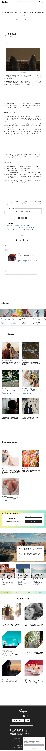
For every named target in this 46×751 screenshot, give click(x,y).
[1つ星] (5, 36)
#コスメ (24, 729)
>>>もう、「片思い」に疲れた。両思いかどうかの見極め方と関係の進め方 (20, 227)
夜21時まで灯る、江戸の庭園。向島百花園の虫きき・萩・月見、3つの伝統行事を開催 (33, 653)
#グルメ (25, 679)
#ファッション (20, 733)
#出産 (6, 496)
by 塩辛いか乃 (35, 324)
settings (34, 748)
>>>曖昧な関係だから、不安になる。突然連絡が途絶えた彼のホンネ (18, 225)
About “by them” (18, 720)
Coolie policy (33, 742)
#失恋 (28, 19)
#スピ (23, 551)
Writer (28, 592)
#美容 (25, 732)
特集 (28, 720)
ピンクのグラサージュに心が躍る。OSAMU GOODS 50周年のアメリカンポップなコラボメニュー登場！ (33, 682)
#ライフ (2, 318)
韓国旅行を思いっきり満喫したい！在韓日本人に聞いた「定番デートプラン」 (31, 470)
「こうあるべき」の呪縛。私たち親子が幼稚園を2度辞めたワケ (17, 321)
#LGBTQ (12, 732)
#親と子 (19, 730)
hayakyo (19, 253)
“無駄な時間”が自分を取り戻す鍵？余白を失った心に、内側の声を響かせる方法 (38, 577)
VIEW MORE (23, 691)
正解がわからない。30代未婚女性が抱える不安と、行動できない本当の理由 (11, 418)
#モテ (12, 360)
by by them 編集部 (5, 683)
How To (17, 592)
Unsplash (24, 72)
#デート (28, 468)
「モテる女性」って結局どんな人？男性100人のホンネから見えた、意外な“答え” (33, 625)
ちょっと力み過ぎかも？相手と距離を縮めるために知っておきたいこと (31, 418)
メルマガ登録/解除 (17, 738)
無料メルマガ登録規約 (36, 519)
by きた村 (2, 323)
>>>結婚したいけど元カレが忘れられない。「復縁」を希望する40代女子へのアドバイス (22, 229)
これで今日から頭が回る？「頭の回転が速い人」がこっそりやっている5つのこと (11, 625)
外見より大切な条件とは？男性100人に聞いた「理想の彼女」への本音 (11, 362)
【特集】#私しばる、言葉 (7, 651)
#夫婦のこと (24, 318)
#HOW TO (18, 581)
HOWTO (18, 2)
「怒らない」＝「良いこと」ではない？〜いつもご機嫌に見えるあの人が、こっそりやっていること (11, 654)
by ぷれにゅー (26, 656)
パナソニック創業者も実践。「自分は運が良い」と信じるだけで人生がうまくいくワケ (22, 577)
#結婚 (31, 388)
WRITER (22, 2)
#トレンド (19, 734)
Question (40, 592)
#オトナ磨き (4, 360)
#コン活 (23, 388)
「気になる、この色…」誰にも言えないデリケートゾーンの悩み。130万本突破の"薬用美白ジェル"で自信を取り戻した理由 (11, 471)
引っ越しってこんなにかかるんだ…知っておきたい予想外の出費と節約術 (7, 577)
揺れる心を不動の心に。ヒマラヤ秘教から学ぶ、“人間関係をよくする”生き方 (30, 549)
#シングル (24, 19)
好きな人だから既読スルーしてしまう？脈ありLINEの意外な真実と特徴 (11, 681)
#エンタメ (26, 651)
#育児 (12, 318)
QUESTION (27, 2)
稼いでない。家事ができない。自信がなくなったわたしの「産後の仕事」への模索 (38, 321)
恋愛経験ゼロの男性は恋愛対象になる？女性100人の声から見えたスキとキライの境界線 (31, 363)
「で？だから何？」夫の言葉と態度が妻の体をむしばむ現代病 (27, 321)
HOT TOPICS (13, 2)
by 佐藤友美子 (14, 323)
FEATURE (32, 2)
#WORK (8, 622)
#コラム (34, 318)
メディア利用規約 (23, 741)
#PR (3, 468)
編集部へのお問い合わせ (18, 740)
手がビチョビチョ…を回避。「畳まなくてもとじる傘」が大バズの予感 (6, 321)
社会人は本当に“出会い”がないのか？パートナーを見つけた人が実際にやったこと (11, 391)
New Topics (5, 592)
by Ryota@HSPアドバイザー (7, 393)
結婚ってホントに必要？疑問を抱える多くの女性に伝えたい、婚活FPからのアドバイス (31, 391)
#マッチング (13, 733)
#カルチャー (24, 468)
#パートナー (13, 730)
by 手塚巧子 (24, 323)
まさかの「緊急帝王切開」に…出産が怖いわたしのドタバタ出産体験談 (11, 498)
